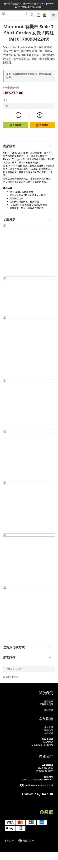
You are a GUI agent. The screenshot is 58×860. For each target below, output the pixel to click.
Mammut (48, 741)
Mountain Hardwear (42, 744)
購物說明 (48, 730)
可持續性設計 (46, 704)
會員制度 (48, 727)
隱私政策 (48, 710)
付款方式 (48, 733)
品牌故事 (48, 701)
